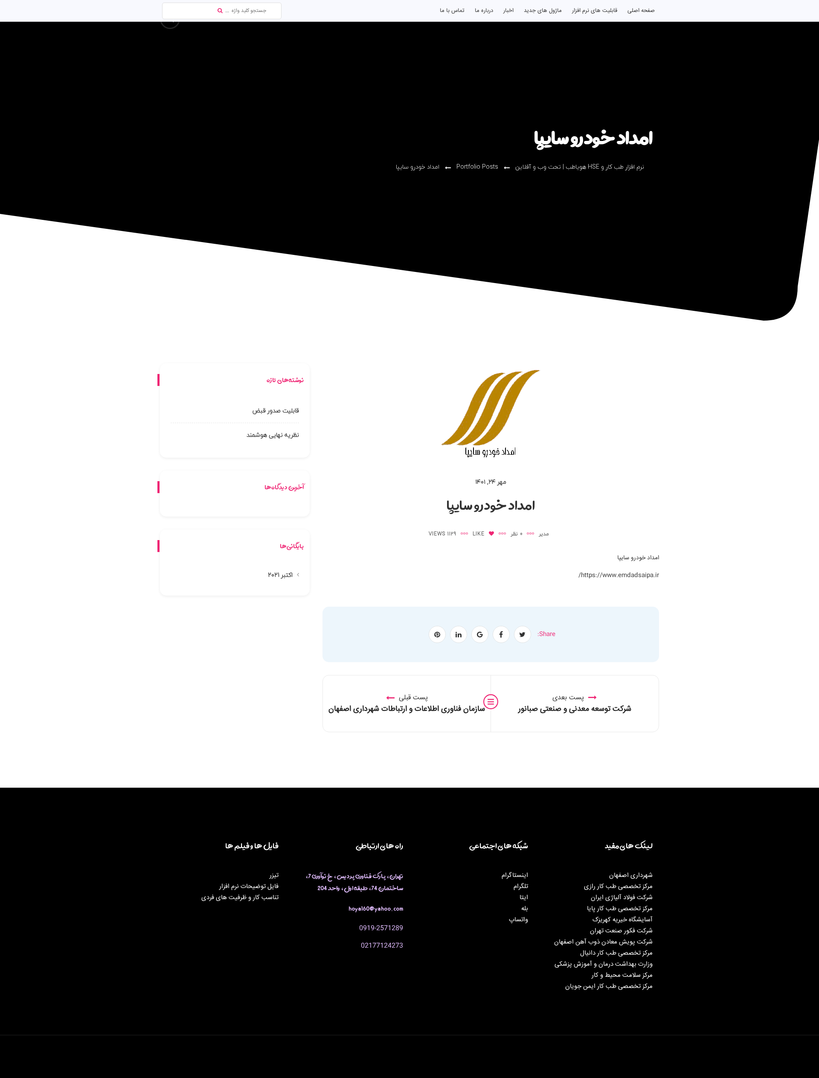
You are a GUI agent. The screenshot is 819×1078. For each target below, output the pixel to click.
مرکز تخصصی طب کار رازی (618, 886)
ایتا (524, 898)
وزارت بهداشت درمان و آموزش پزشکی (604, 964)
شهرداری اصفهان (631, 875)
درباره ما (484, 10)
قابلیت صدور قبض (276, 410)
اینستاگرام (515, 875)
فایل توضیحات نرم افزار (249, 886)
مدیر (544, 533)
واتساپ (518, 920)
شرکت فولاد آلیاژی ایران (622, 898)
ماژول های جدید (543, 10)
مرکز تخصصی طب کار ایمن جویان (609, 986)
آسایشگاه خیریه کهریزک (622, 920)
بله (524, 909)
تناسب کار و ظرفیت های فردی (240, 898)
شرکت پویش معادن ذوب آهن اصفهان (603, 942)
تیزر (274, 875)
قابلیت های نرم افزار (594, 10)
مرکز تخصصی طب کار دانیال (616, 953)
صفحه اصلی (641, 10)
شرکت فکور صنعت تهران (621, 931)
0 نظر (517, 533)
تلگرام (521, 886)
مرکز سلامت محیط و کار (622, 975)
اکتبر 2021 (280, 575)
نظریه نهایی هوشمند (273, 434)
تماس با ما (452, 10)
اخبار (508, 10)
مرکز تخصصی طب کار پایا (620, 909)
